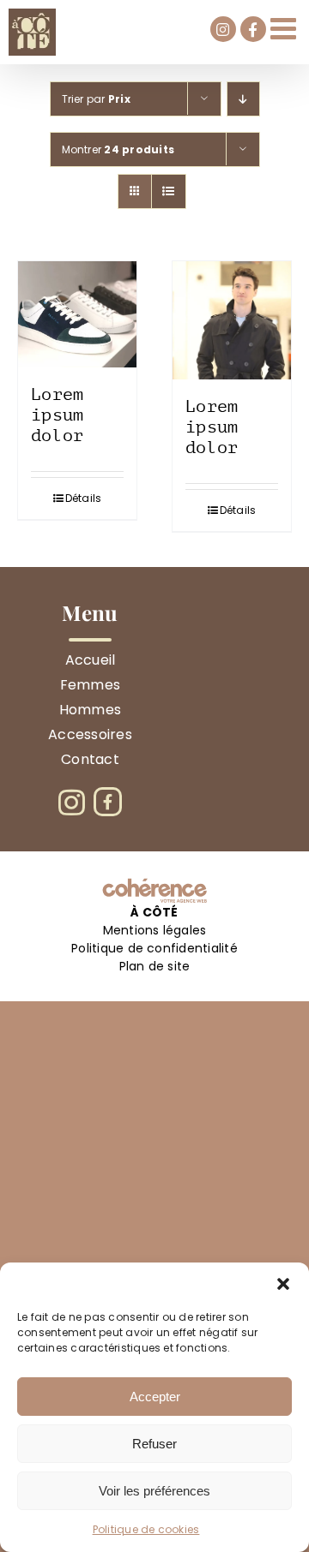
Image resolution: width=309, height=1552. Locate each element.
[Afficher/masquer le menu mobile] (285, 28)
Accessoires (90, 734)
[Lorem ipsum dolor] (77, 314)
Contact (90, 759)
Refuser (154, 1443)
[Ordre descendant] (243, 98)
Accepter (155, 1396)
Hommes (90, 709)
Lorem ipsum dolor (57, 415)
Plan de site (155, 966)
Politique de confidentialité (154, 948)
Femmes (90, 685)
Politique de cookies (146, 1529)
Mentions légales (155, 930)
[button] (283, 1283)
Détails (83, 498)
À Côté (154, 912)
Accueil (90, 660)
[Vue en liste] (168, 191)
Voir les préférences (154, 1490)
